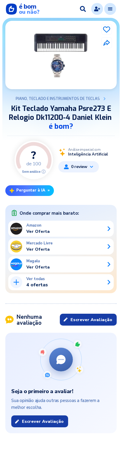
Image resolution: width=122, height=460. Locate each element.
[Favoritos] (106, 29)
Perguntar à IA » (33, 190)
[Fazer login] (97, 9)
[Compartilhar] (106, 42)
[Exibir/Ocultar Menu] (110, 9)
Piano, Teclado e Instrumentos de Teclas (58, 98)
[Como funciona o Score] (43, 171)
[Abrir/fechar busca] (83, 9)
